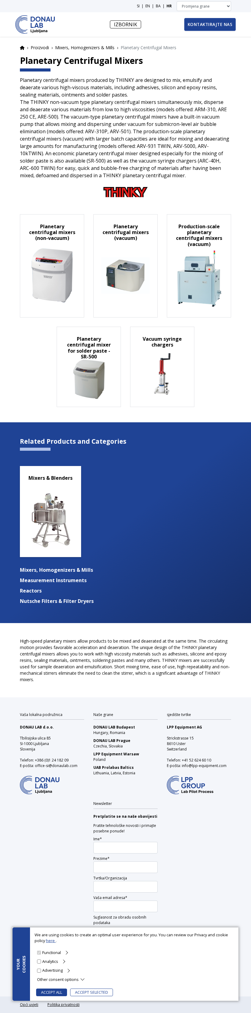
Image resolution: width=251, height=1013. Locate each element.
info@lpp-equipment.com (204, 765)
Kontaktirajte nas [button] (210, 24)
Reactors (31, 590)
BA (158, 6)
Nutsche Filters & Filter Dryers (57, 601)
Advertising (52, 970)
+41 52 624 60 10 (196, 760)
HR (169, 6)
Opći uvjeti (29, 1004)
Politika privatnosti (63, 1004)
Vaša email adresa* (110, 897)
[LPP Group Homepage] (39, 781)
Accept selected (91, 992)
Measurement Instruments (53, 580)
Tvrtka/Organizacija (110, 878)
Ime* (97, 839)
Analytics (50, 961)
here (51, 940)
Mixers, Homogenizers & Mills (84, 47)
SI (138, 6)
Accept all (51, 992)
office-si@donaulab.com (56, 765)
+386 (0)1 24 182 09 (52, 760)
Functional (51, 952)
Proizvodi (40, 47)
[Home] (35, 24)
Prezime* (101, 858)
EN (147, 6)
